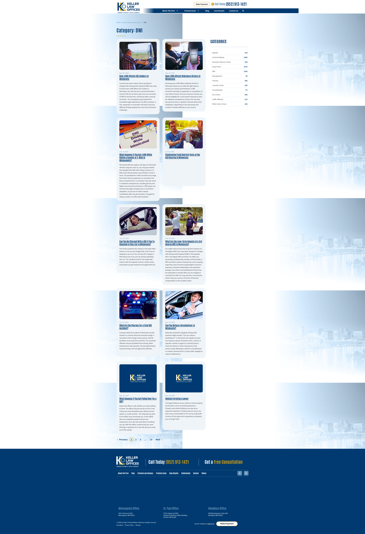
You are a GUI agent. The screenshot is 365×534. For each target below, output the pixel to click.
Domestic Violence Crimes (221, 62)
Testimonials (185, 473)
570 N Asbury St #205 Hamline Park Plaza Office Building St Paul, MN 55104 (175, 515)
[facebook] (239, 473)
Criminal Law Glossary (145, 473)
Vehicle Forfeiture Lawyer (177, 398)
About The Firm (168, 11)
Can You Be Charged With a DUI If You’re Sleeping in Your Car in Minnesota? (137, 243)
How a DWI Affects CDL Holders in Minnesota (134, 77)
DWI (213, 71)
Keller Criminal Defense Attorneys (128, 22)
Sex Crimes (216, 95)
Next (158, 439)
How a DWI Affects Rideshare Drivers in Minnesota (182, 77)
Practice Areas (190, 11)
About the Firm (123, 473)
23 (152, 439)
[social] (246, 473)
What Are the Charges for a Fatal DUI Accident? (135, 327)
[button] (243, 10)
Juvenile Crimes (218, 85)
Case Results (219, 11)
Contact (196, 473)
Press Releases (217, 90)
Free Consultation (228, 461)
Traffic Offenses (217, 99)
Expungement (217, 76)
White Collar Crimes (219, 104)
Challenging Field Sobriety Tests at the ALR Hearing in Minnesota (182, 156)
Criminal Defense (218, 57)
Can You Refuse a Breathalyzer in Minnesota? (180, 327)
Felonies (215, 81)
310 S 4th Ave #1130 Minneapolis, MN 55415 (126, 514)
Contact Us (233, 11)
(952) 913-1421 (236, 3)
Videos (204, 473)
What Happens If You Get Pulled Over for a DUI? (137, 400)
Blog (207, 11)
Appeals (215, 53)
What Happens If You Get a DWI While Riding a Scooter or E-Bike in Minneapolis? (135, 157)
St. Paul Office (171, 508)
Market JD (211, 524)
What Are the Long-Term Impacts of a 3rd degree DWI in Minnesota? (183, 243)
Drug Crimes (216, 67)
